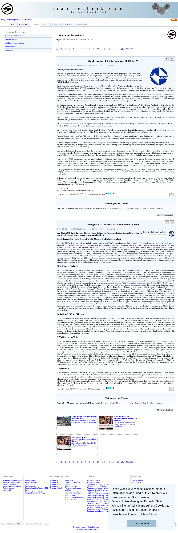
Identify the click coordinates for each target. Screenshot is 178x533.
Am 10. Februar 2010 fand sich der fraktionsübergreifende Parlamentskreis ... (83, 442)
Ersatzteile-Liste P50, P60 (35, 494)
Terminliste (69, 480)
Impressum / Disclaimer (86, 527)
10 (98, 49)
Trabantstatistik (71, 486)
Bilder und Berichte (72, 482)
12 (107, 49)
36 (118, 49)
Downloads (56, 25)
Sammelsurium (137, 480)
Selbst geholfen (31, 482)
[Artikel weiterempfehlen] (167, 59)
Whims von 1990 (93, 482)
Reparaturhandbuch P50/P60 (99, 501)
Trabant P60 (55, 482)
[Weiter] (122, 49)
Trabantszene (10, 47)
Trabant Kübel (56, 488)
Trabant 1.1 (54, 486)
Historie (27, 490)
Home (12, 25)
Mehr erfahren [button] (148, 514)
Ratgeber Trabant (94, 492)
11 (103, 49)
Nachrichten (24, 25)
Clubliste (68, 484)
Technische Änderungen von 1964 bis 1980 (104, 511)
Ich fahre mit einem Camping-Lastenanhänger (105, 507)
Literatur (28, 484)
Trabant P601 (55, 484)
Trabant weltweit (11, 39)
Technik (35, 25)
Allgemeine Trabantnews (15, 32)
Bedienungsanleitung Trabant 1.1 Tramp (103, 498)
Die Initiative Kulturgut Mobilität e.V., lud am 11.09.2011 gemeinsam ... (84, 420)
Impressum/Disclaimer (73, 492)
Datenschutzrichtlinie (73, 494)
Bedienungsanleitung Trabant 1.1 (100, 496)
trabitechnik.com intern (14, 43)
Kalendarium (30, 486)
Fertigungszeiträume (73, 488)
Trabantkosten (70, 499)
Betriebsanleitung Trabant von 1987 (101, 494)
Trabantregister (81, 25)
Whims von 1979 (93, 480)
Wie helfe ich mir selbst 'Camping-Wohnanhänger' (107, 505)
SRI (26, 496)
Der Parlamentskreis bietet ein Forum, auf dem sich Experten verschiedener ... (125, 421)
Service (45, 25)
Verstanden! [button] (142, 523)
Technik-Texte (30, 480)
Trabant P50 (55, 480)
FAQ (3, 19)
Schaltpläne (136, 482)
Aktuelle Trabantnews (14, 36)
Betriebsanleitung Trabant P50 (99, 499)
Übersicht (129, 49)
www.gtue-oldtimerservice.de (139, 283)
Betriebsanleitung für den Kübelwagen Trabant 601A (108, 503)
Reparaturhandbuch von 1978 (99, 484)
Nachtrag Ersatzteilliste (34, 492)
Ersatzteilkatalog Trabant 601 (36, 488)
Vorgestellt (9, 50)
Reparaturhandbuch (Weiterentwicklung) (103, 488)
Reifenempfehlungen (15, 19)
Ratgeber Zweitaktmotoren (97, 490)
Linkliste (68, 490)
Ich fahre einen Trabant (96, 486)
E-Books (68, 25)
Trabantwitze (70, 496)
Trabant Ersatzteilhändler (75, 498)
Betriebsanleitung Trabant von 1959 (101, 509)
